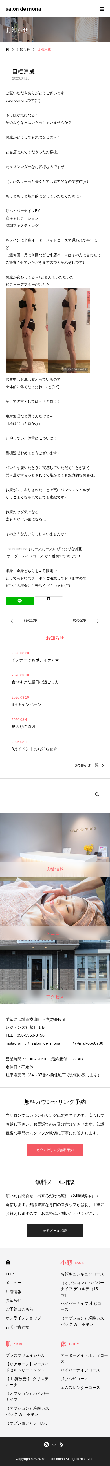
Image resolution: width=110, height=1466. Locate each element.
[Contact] (54, 1444)
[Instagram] (46, 1444)
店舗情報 (13, 1291)
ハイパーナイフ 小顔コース (81, 1306)
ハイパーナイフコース (80, 1370)
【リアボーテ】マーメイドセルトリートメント (27, 1367)
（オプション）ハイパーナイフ (27, 1396)
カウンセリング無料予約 (55, 1150)
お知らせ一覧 (87, 765)
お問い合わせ (17, 1326)
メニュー (13, 1282)
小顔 (72, 1263)
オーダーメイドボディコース (84, 1358)
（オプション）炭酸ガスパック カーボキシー (82, 1321)
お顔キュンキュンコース (82, 1274)
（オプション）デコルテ (27, 1423)
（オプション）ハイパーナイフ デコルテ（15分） (82, 1288)
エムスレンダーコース (80, 1387)
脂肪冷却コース (74, 1378)
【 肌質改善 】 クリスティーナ (27, 1381)
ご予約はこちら (19, 1309)
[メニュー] (101, 8)
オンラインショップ (23, 1318)
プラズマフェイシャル (25, 1355)
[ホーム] (7, 49)
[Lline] (20, 601)
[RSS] (62, 1444)
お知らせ (13, 1300)
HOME (8, 1262)
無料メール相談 (55, 1231)
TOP (10, 1274)
